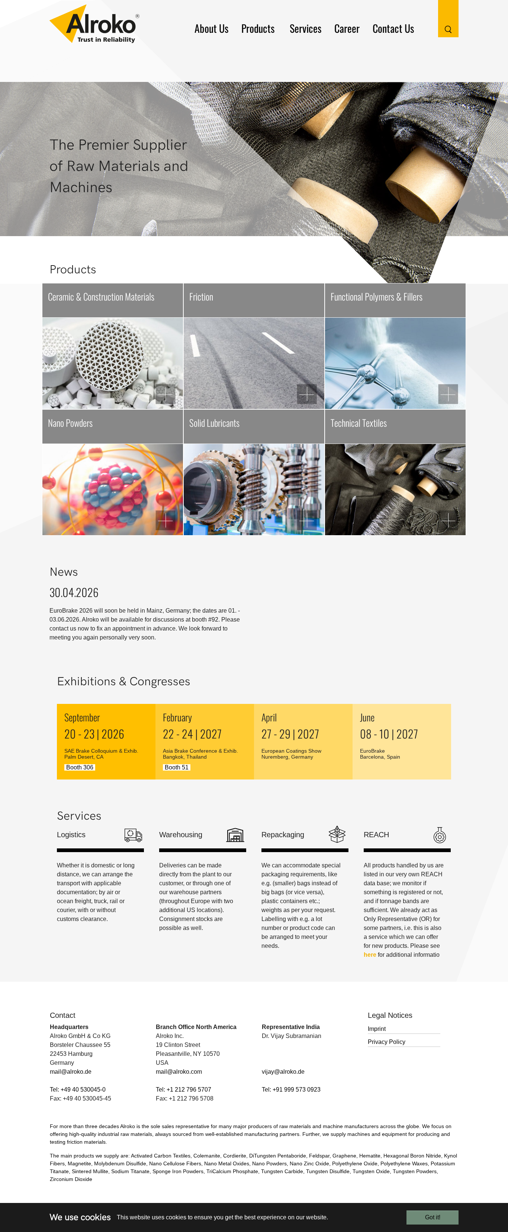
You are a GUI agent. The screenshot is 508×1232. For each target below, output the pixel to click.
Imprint (377, 1029)
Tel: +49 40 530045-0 (78, 1089)
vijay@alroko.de (283, 1072)
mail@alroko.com (179, 1072)
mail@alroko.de (70, 1072)
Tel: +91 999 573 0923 (291, 1089)
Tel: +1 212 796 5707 (183, 1089)
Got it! (432, 1217)
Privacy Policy (386, 1042)
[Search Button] (442, 18)
